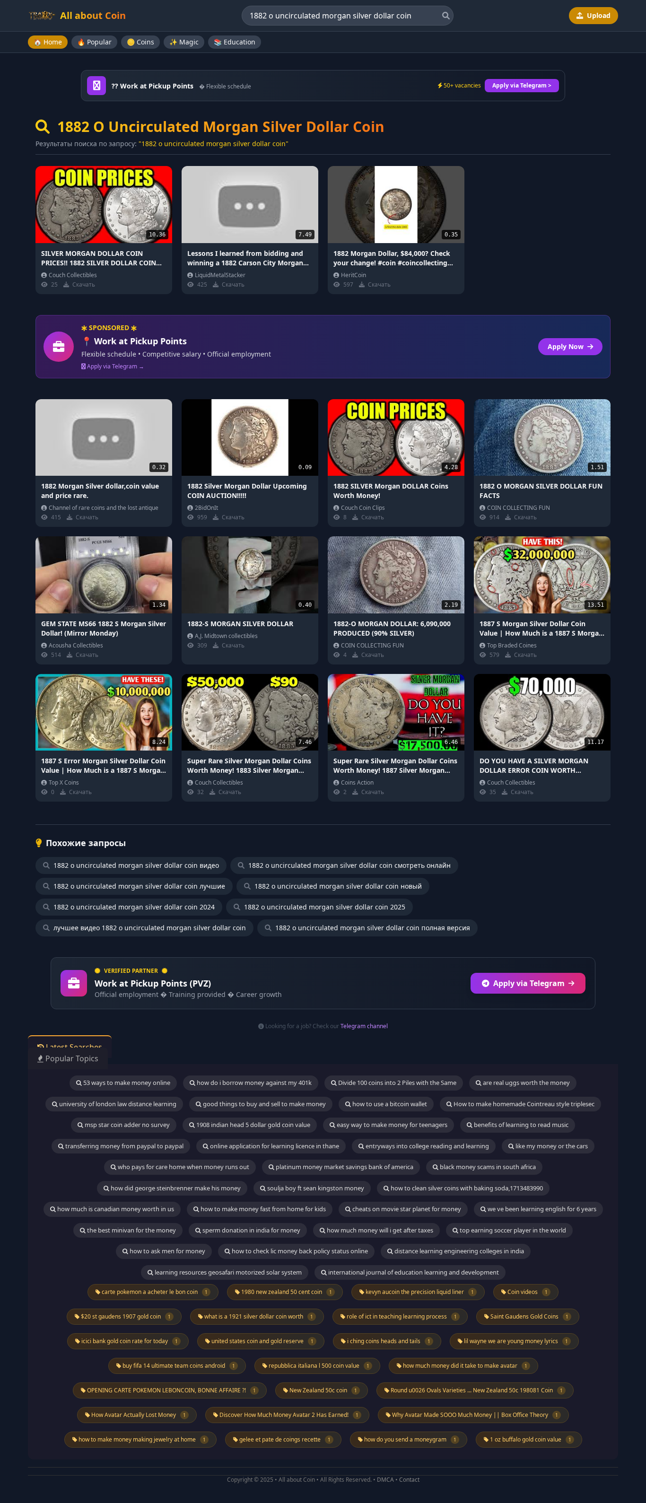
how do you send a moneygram (409, 1439)
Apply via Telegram (529, 983)
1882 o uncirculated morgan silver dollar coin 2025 (323, 906)
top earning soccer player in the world (512, 1230)
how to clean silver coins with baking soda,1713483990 (466, 1188)
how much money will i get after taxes (379, 1230)
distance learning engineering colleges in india (458, 1251)
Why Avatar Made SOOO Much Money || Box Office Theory (474, 1415)
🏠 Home (48, 41)
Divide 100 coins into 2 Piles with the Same (396, 1082)
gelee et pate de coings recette (284, 1439)
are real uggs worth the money (525, 1082)
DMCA (385, 1480)
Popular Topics (71, 1058)
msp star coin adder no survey (126, 1124)
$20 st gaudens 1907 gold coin (125, 1316)
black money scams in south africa (487, 1166)
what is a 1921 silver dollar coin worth (258, 1316)
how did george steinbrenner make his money (175, 1188)
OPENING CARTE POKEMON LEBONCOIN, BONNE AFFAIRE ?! (171, 1390)
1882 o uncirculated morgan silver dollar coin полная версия (371, 927)
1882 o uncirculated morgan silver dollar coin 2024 (133, 906)
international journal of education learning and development (413, 1272)
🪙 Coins (140, 41)
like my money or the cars (551, 1146)
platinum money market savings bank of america (343, 1166)
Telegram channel (364, 1026)
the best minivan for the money (131, 1230)
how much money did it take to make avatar (464, 1366)
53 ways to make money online (126, 1082)
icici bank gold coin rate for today (129, 1341)
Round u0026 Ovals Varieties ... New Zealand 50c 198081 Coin (476, 1390)
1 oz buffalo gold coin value (530, 1439)
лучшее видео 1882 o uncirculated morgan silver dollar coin (149, 927)
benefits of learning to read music (520, 1124)
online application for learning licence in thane (274, 1146)
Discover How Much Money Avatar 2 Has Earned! (288, 1415)
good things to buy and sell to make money (263, 1104)
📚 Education (234, 41)
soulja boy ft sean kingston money (315, 1188)
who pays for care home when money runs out (182, 1166)
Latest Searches (73, 1047)
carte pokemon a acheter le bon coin (154, 1292)
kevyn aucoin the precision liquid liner (419, 1292)
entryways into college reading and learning (426, 1146)
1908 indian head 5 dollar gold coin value (252, 1124)
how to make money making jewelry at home (141, 1439)
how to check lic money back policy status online (299, 1251)
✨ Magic (184, 41)
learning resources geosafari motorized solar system (227, 1272)
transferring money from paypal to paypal (123, 1146)
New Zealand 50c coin (322, 1390)
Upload (598, 15)
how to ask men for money (166, 1251)
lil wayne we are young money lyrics (515, 1341)
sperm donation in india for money (250, 1230)
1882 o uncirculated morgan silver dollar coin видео (135, 865)
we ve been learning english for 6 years (541, 1209)
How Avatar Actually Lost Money (138, 1415)
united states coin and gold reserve (262, 1341)
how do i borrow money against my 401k (253, 1082)
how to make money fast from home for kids (262, 1209)
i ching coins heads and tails (388, 1341)
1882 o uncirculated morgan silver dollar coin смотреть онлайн (348, 865)
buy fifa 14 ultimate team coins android (178, 1366)
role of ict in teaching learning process (401, 1316)
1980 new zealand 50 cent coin (286, 1292)
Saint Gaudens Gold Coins (528, 1316)
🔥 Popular (94, 41)
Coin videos (527, 1292)
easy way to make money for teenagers (391, 1124)
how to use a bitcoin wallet (389, 1104)
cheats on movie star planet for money (406, 1209)
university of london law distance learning (117, 1104)
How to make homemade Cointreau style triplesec (523, 1104)
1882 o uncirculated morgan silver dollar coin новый (337, 886)
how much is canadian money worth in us (115, 1209)
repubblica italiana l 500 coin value (318, 1366)
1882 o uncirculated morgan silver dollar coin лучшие (138, 886)
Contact (409, 1480)
